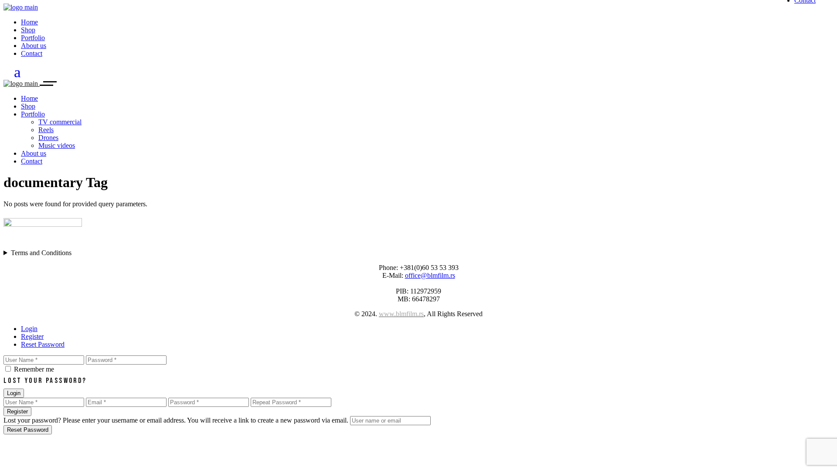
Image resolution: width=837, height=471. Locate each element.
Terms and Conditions (41, 252)
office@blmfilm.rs (430, 275)
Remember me (34, 369)
